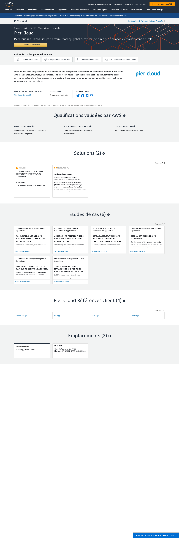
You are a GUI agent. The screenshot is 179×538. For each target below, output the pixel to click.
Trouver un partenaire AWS (25, 28)
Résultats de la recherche (49, 28)
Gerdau (134, 315)
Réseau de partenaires (80, 10)
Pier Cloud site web (21, 95)
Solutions (20, 10)
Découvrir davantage (154, 10)
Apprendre (62, 10)
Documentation (47, 10)
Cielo (95, 315)
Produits (8, 10)
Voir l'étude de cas (22, 251)
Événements (136, 10)
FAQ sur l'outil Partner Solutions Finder (144, 21)
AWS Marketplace (100, 10)
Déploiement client (120, 10)
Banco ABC (20, 315)
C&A (56, 315)
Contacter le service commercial (99, 4)
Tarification (32, 10)
